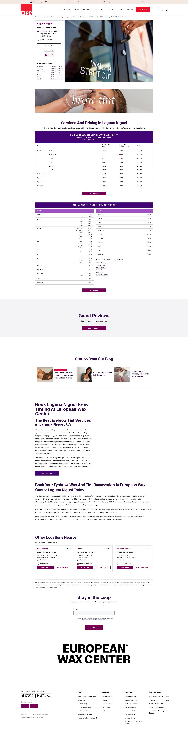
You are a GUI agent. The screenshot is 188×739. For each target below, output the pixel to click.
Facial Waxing (101, 268)
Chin (99, 222)
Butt (38, 241)
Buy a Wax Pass (49, 50)
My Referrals (107, 700)
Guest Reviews (94, 316)
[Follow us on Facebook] (46, 55)
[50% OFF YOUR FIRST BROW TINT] (94, 112)
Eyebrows (40, 178)
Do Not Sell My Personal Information (32, 717)
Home (37, 17)
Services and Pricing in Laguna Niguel (94, 123)
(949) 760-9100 (125, 563)
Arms (38, 214)
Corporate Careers (85, 707)
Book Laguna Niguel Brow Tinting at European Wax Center (62, 409)
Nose (99, 250)
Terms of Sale (130, 711)
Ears (99, 226)
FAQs (104, 711)
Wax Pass (99, 272)
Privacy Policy (130, 707)
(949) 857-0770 (85, 563)
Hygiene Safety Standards (88, 718)
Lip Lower (40, 182)
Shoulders (40, 270)
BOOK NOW (143, 9)
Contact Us (106, 697)
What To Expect (102, 275)
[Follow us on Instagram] (52, 55)
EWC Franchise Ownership (159, 697)
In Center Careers (85, 711)
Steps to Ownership (156, 707)
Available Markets (156, 704)
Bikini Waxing (101, 263)
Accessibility (130, 718)
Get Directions (47, 473)
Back (38, 219)
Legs (38, 259)
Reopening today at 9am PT (46, 28)
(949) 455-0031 (46, 563)
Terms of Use (130, 714)
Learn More (101, 140)
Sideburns (101, 254)
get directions (45, 36)
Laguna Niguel (66, 17)
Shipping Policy (131, 700)
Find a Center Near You (87, 697)
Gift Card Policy (131, 704)
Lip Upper (40, 186)
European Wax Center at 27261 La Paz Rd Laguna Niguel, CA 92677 (96, 17)
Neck (99, 246)
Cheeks (100, 218)
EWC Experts (107, 707)
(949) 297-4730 (46, 40)
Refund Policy (130, 697)
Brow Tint (101, 214)
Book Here (49, 46)
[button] (162, 9)
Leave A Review (94, 328)
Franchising (82, 704)
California (54, 17)
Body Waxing (101, 265)
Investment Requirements (159, 700)
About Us (81, 700)
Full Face (100, 234)
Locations (45, 17)
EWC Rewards (107, 704)
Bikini (39, 151)
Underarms (40, 174)
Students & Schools (85, 714)
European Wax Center (32, 714)
